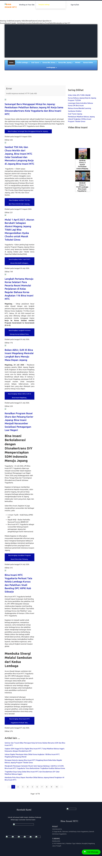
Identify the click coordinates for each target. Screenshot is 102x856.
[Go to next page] (61, 787)
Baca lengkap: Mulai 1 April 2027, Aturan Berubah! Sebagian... (19, 261)
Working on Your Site (26, 5)
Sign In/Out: (75, 5)
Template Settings (44, 4)
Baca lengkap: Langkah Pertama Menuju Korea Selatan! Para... (19, 332)
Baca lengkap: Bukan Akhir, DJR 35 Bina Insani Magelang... (19, 395)
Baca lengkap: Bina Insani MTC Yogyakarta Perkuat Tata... (19, 720)
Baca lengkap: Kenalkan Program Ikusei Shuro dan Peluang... (19, 557)
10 (56, 787)
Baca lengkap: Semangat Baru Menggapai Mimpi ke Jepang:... (28, 131)
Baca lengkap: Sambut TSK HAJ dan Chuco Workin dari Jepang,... (19, 202)
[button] (51, 67)
